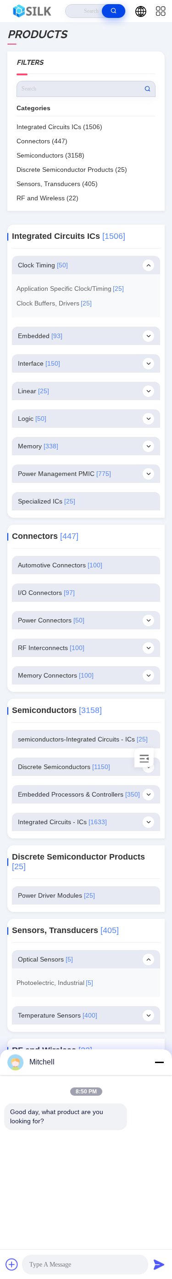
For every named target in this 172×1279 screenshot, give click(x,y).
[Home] (32, 11)
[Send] (159, 1264)
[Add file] (12, 1264)
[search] (113, 11)
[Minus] (159, 1062)
